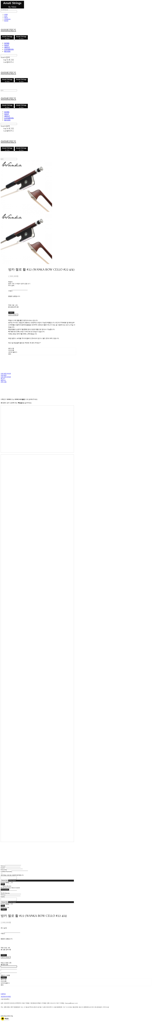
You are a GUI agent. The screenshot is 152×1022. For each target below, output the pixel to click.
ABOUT (6, 17)
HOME (6, 14)
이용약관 (3, 994)
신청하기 (3, 977)
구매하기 (3, 909)
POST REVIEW (4, 889)
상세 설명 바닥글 (6, 377)
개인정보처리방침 (6, 996)
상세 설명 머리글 (6, 373)
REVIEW (6, 21)
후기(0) (3, 378)
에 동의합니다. (12, 875)
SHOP (5, 16)
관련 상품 (3, 382)
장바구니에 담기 (5, 957)
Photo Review (7, 886)
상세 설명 (3, 375)
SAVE (2, 884)
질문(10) (3, 380)
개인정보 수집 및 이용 (8, 875)
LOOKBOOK (7, 19)
